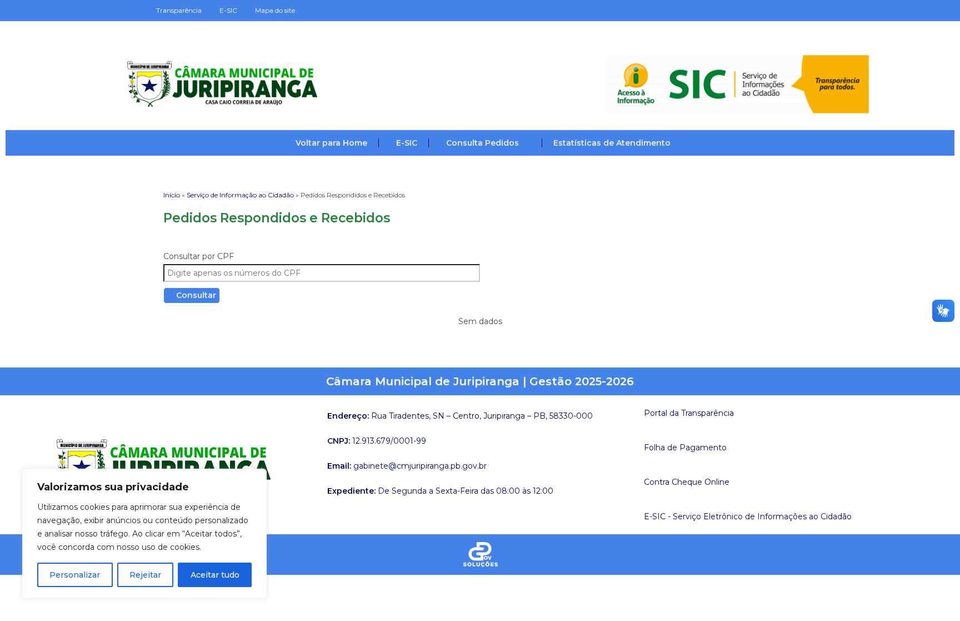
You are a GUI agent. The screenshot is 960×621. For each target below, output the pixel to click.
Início (171, 195)
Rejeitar (145, 575)
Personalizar (74, 575)
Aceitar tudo (215, 575)
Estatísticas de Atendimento (612, 143)
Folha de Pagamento (685, 448)
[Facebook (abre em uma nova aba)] (808, 10)
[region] (144, 534)
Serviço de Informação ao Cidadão (240, 195)
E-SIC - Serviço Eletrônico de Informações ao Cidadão (748, 516)
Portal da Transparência (689, 413)
